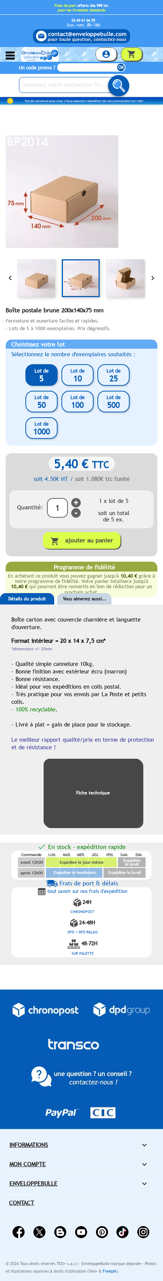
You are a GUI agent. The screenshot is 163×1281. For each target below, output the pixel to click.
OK (121, 67)
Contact (21, 1202)
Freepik (110, 1271)
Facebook (19, 1232)
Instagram (143, 1232)
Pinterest (102, 1232)
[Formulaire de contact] (81, 36)
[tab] (27, 610)
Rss (60, 1232)
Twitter (39, 1232)
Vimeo (122, 1232)
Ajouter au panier (81, 541)
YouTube (81, 1232)
